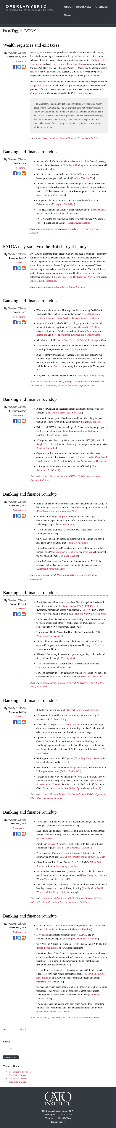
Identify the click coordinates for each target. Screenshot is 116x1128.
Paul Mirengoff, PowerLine (85, 938)
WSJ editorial (94, 421)
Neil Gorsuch (84, 476)
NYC (39, 902)
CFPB (53, 574)
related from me (43, 977)
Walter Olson (17, 52)
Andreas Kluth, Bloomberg (43, 280)
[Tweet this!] (19, 68)
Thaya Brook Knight (77, 542)
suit (46, 934)
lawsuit (48, 85)
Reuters (54, 947)
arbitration (48, 898)
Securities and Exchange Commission (60, 902)
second (63, 667)
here (64, 762)
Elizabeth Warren (67, 137)
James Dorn (63, 340)
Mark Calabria (71, 555)
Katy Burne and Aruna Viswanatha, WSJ (57, 511)
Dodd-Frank (49, 381)
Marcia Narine (57, 551)
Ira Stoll (88, 75)
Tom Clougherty (90, 875)
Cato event (59, 366)
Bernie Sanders (50, 137)
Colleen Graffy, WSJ (70, 771)
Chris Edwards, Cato (62, 63)
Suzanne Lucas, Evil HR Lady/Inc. (69, 276)
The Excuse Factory (17, 1075)
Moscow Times (43, 998)
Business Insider (45, 838)
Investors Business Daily (91, 676)
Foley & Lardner (81, 349)
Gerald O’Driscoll (78, 340)
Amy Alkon (93, 276)
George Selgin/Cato (95, 973)
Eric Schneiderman (59, 476)
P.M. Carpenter (92, 605)
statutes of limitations (68, 385)
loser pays (85, 228)
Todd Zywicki (68, 658)
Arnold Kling (76, 165)
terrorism (83, 1017)
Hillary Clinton (96, 682)
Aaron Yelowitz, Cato (47, 195)
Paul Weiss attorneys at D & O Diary (64, 412)
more (86, 165)
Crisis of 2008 (72, 682)
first (53, 667)
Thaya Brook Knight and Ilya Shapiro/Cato (78, 334)
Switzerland (36, 578)
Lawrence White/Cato (89, 457)
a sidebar (51, 737)
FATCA (80, 137)
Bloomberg (94, 994)
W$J (45, 825)
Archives (101, 7)
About (68, 7)
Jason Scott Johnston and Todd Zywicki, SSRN (83, 856)
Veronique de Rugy (87, 375)
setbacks (52, 843)
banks (57, 228)
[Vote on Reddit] (24, 68)
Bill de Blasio (60, 898)
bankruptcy (48, 228)
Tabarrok (56, 784)
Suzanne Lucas (75, 222)
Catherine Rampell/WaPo (72, 605)
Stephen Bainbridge (64, 204)
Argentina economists (67, 825)
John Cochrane (65, 213)
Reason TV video (83, 956)
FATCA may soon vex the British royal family (45, 246)
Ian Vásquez (94, 340)
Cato (67, 15)
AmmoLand (98, 956)
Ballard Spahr (75, 788)
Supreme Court (86, 385)
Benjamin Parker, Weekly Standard (62, 317)
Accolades (84, 7)
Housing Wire (82, 613)
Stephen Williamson (82, 461)
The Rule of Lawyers (18, 1078)
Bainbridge (41, 334)
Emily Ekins (79, 63)
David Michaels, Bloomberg (78, 847)
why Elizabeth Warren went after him (80, 709)
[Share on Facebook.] (15, 68)
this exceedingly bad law (65, 866)
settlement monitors (52, 798)
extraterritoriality (51, 286)
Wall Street (96, 137)
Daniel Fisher (50, 533)
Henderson (101, 461)
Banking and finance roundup (30, 151)
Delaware (66, 228)
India (32, 902)
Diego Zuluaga (98, 209)
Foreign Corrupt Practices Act (79, 381)
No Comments (19, 317)
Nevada (34, 232)
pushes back (68, 524)
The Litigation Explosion (20, 1071)
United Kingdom (77, 286)
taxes (87, 137)
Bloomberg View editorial (87, 758)
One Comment (19, 828)
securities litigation (88, 574)
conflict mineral (50, 929)
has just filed (36, 85)
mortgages (97, 228)
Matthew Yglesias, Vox (83, 178)
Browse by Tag (10, 1057)
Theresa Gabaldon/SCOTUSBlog (84, 327)
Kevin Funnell (99, 613)
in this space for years (77, 767)
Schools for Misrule (17, 1081)
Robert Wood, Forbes (58, 434)
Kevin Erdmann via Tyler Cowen (53, 1011)
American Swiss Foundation (50, 568)
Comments (20, 61)
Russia (74, 1017)
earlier (97, 75)
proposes (63, 516)
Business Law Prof (82, 929)
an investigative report (72, 724)
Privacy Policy (58, 1121)
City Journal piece (70, 737)
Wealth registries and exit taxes (31, 45)
